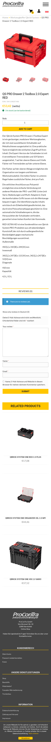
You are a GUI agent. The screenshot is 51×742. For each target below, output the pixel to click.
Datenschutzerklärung (10, 710)
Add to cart (25, 129)
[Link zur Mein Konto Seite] (39, 11)
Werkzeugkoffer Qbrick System (24, 17)
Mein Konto (6, 654)
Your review (8, 326)
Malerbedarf (7, 686)
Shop (4, 678)
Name (6, 361)
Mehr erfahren (33, 733)
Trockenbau (6, 694)
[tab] (25, 291)
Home (5, 17)
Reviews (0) (25, 291)
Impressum (6, 718)
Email (5, 371)
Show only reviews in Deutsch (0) (16, 312)
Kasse (4, 662)
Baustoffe (5, 682)
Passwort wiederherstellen (12, 658)
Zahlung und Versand (10, 714)
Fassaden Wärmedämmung (12, 690)
